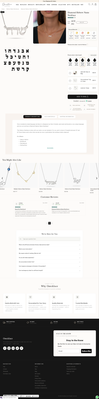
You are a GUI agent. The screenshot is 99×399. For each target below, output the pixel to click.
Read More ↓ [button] (50, 148)
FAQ (4, 366)
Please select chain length (75, 55)
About (36, 366)
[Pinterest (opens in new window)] (21, 348)
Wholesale (5, 371)
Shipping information (71, 369)
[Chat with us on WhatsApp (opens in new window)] (97, 397)
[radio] (70, 62)
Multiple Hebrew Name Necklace (20, 189)
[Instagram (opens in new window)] (9, 348)
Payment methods (71, 366)
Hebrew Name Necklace (44, 189)
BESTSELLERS (75, 4)
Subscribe (86, 351)
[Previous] (2, 178)
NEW (82, 4)
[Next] (96, 178)
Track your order (70, 371)
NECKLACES (23, 4)
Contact (5, 369)
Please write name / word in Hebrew (77, 44)
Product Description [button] (32, 116)
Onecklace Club (7, 373)
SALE (17, 4)
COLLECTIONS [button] (62, 4)
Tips (36, 369)
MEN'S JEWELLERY (40, 4)
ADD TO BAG (81, 96)
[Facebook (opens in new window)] (4, 348)
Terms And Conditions (40, 380)
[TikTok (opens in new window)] (17, 348)
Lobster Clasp (85, 88)
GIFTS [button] (68, 4)
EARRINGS (54, 4)
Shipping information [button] (67, 116)
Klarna (68, 373)
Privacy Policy (38, 378)
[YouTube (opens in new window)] (13, 348)
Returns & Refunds (39, 383)
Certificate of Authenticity (41, 388)
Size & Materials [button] (49, 116)
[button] (89, 4)
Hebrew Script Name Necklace (71, 189)
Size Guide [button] (93, 55)
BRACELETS (31, 4)
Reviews (37, 376)
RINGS (48, 4)
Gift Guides (37, 373)
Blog (36, 371)
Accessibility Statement (40, 385)
